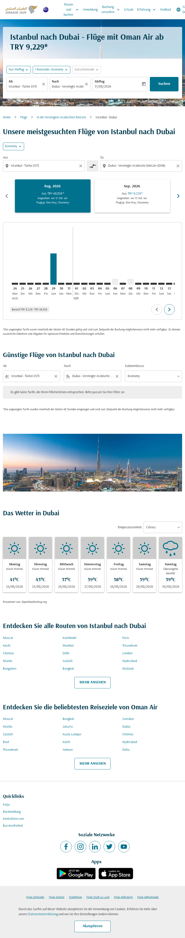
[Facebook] (66, 846)
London (127, 653)
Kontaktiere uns (13, 819)
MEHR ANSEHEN (92, 682)
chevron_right (178, 196)
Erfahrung (147, 9)
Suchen (164, 84)
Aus (5, 157)
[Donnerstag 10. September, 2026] (146, 284)
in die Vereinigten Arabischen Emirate (61, 117)
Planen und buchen (71, 10)
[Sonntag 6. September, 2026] (115, 282)
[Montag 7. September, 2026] (123, 284)
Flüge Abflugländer (148, 897)
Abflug (99, 81)
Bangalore (9, 669)
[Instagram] (80, 846)
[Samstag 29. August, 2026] (53, 269)
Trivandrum (129, 646)
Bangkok (68, 669)
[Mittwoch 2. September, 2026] (84, 284)
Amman (68, 750)
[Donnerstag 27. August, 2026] (38, 284)
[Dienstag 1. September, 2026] (76, 284)
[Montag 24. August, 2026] (15, 284)
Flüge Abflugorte (123, 897)
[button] (51, 70)
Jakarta (68, 727)
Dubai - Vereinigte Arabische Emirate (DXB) (68, 86)
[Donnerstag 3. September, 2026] (92, 284)
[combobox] (44, 165)
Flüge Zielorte (56, 897)
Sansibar (128, 719)
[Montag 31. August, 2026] (69, 284)
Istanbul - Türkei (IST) (23, 86)
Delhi (66, 653)
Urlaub (128, 10)
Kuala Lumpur (72, 734)
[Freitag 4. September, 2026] (100, 284)
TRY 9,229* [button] (29, 47)
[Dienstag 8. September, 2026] (130, 282)
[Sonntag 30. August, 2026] (61, 284)
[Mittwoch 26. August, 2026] (30, 284)
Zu (102, 157)
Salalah (68, 661)
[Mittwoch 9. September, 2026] (138, 284)
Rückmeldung (11, 812)
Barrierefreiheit (13, 826)
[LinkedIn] (95, 846)
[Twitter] (109, 846)
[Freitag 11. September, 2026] (154, 284)
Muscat (8, 638)
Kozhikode (69, 638)
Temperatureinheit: (130, 527)
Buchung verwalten (111, 9)
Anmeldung (90, 10)
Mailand (127, 669)
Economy (11, 146)
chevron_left (7, 196)
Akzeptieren (93, 926)
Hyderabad (129, 661)
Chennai (8, 653)
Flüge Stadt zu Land (97, 897)
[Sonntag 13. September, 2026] (169, 284)
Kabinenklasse (134, 366)
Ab (11, 81)
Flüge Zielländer (35, 897)
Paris (125, 638)
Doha (126, 750)
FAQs (6, 805)
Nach (55, 81)
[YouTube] (124, 846)
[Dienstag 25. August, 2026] (23, 284)
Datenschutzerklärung (43, 914)
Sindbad (165, 10)
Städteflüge (75, 897)
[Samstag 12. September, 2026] (161, 284)
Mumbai (68, 646)
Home (7, 117)
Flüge (23, 117)
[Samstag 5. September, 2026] (107, 284)
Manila (7, 661)
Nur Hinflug (16, 69)
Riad (6, 742)
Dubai (126, 727)
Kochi (6, 646)
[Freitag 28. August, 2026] (46, 284)
